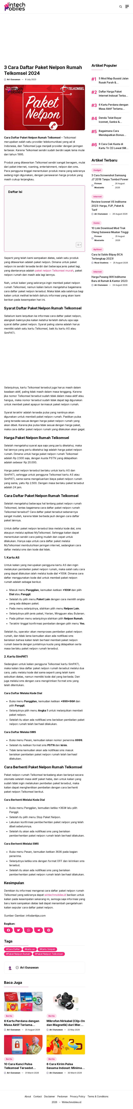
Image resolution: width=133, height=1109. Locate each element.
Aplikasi (97, 249)
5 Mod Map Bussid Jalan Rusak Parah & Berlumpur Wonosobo (113, 82)
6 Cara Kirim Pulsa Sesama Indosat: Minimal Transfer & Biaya (65, 1068)
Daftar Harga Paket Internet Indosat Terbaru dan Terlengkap (113, 95)
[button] (120, 7)
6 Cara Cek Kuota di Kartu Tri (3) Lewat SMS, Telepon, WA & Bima (113, 148)
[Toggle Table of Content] (77, 245)
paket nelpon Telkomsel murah (54, 270)
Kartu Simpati (48, 949)
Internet (97, 196)
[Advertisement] (66, 36)
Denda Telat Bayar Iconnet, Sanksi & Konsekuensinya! (110, 121)
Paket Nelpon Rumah (19, 954)
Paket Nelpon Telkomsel (49, 954)
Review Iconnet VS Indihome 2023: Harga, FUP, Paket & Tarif (108, 205)
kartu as (30, 949)
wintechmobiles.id (55, 894)
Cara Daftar (14, 949)
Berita (9, 1016)
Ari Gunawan (13, 79)
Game (96, 223)
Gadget (97, 170)
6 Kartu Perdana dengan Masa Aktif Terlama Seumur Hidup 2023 (21, 1024)
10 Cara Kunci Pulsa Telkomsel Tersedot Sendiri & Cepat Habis (19, 1068)
